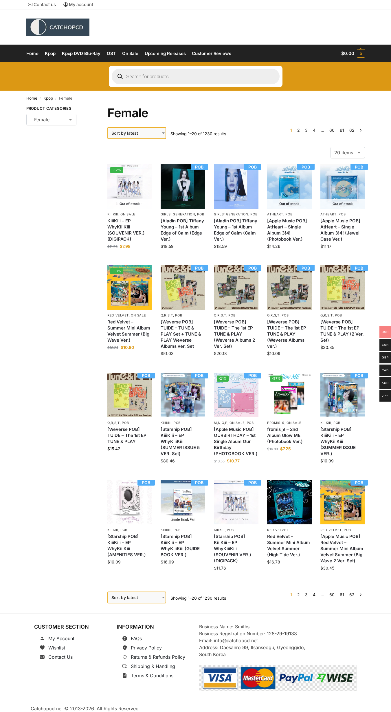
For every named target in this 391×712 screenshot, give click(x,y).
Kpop (48, 98)
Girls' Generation (178, 214)
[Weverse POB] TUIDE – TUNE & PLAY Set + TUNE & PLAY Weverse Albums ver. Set (181, 334)
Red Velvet (118, 315)
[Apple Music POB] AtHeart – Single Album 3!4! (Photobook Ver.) (287, 230)
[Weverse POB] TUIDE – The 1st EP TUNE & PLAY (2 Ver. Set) (342, 331)
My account (80, 4)
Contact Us (60, 657)
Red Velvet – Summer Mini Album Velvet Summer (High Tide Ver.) (288, 545)
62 (352, 130)
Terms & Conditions (152, 675)
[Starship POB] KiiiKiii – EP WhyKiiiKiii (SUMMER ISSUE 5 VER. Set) (180, 441)
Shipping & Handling (153, 666)
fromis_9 (275, 422)
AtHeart (275, 214)
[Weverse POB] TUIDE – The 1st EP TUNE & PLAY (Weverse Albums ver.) (286, 334)
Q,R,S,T (167, 315)
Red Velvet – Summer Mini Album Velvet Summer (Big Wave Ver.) (128, 331)
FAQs (136, 638)
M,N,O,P (220, 422)
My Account (61, 638)
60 (332, 130)
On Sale (127, 214)
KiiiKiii (112, 214)
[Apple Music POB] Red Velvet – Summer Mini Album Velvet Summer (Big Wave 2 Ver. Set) (341, 548)
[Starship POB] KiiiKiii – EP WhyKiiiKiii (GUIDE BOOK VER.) (180, 545)
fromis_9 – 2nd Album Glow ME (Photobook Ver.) (285, 435)
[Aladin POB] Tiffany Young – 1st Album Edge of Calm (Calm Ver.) (235, 230)
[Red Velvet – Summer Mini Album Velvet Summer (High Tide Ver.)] (289, 502)
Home (31, 98)
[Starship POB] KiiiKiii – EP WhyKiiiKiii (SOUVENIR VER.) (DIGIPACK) (232, 548)
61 (342, 130)
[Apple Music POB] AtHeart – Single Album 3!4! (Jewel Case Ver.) (340, 230)
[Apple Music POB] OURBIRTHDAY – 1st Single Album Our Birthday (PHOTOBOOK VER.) (236, 441)
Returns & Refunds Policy (158, 657)
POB (200, 214)
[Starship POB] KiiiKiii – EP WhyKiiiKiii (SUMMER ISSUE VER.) (338, 441)
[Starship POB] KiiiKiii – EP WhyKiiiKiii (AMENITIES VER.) (126, 545)
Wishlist (56, 648)
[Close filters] (85, 109)
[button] (353, 53)
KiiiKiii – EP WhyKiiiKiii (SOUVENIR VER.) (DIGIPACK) (126, 230)
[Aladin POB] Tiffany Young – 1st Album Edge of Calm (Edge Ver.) (182, 230)
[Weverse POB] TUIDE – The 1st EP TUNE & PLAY (126, 435)
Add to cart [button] (183, 259)
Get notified (129, 259)
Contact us (44, 4)
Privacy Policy (146, 648)
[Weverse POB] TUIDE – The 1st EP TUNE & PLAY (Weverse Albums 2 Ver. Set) (234, 334)
